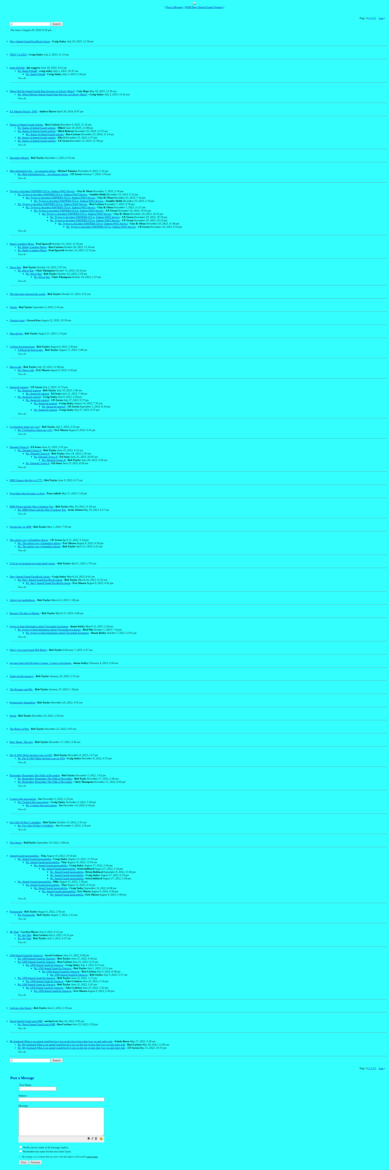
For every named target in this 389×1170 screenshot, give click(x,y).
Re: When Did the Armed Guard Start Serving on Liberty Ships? (52, 94)
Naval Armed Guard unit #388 (26, 1021)
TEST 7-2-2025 (18, 54)
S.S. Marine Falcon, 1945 (23, 111)
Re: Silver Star (26, 270)
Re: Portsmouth (26, 914)
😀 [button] (101, 1138)
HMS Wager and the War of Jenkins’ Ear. (31, 506)
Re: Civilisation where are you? (35, 430)
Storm (13, 715)
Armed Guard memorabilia (24, 855)
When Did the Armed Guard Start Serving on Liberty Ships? (42, 91)
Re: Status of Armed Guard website (37, 127)
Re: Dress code (26, 370)
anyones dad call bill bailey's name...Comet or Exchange (41, 663)
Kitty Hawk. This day (21, 741)
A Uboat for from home (22, 346)
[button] (88, 1139)
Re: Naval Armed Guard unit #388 (36, 1024)
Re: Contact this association (33, 802)
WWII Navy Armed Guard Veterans (204, 7)
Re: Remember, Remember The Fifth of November (45, 778)
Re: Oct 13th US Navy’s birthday (36, 825)
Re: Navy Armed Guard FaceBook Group (40, 579)
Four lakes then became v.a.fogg (27, 493)
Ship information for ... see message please (33, 170)
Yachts (13, 307)
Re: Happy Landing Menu (32, 247)
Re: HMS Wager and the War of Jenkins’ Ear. (42, 509)
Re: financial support (29, 390)
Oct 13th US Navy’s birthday (25, 822)
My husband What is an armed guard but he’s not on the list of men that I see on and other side (61, 1041)
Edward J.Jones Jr (19, 447)
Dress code (15, 366)
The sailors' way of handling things (29, 539)
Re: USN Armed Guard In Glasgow (36, 958)
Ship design (16, 333)
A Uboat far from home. (30, 349)
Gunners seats (17, 320)
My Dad (14, 931)
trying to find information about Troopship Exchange (39, 626)
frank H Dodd (17, 67)
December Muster (19, 157)
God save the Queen (21, 1007)
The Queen (16, 842)
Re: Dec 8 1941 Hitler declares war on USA (41, 758)
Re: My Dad (24, 935)
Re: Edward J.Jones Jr (29, 450)
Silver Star (15, 267)
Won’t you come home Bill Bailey (28, 649)
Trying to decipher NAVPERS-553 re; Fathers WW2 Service (42, 191)
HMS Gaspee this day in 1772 (26, 480)
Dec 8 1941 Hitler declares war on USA (31, 755)
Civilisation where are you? (25, 426)
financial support (19, 387)
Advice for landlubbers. (22, 600)
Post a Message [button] (174, 7)
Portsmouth (16, 911)
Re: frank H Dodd (27, 70)
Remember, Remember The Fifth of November (35, 775)
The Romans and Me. (21, 689)
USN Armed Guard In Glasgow (26, 955)
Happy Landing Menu (22, 243)
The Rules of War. (19, 728)
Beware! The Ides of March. (25, 613)
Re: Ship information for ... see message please (43, 174)
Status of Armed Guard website (26, 124)
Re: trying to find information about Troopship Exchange (49, 629)
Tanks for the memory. (22, 676)
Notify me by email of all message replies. (45, 1147)
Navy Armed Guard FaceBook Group (30, 41)
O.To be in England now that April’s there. (33, 563)
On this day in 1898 (20, 526)
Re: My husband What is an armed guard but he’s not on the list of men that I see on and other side (71, 1044)
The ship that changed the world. (28, 294)
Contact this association (23, 798)
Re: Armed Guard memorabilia (35, 858)
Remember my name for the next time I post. (46, 1151)
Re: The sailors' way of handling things (39, 543)
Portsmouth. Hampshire (23, 702)
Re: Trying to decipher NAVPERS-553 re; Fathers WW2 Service (52, 194)
